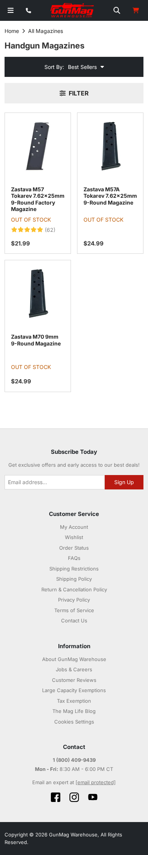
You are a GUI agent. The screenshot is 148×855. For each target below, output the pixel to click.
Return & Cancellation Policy (74, 589)
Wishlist (74, 537)
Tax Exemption (74, 701)
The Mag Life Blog (74, 711)
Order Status (74, 548)
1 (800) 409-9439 (74, 760)
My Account (74, 527)
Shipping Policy (74, 579)
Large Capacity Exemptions (74, 690)
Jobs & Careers (74, 669)
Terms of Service (74, 610)
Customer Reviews (74, 680)
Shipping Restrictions (74, 569)
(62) (50, 230)
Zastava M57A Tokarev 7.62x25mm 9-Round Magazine (110, 196)
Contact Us (74, 620)
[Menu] (11, 10)
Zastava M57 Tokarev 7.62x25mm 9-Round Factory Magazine (38, 199)
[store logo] (72, 10)
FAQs (74, 558)
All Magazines (45, 31)
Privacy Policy (74, 600)
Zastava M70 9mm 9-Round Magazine (36, 340)
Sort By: (54, 67)
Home (12, 31)
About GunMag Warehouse (74, 659)
